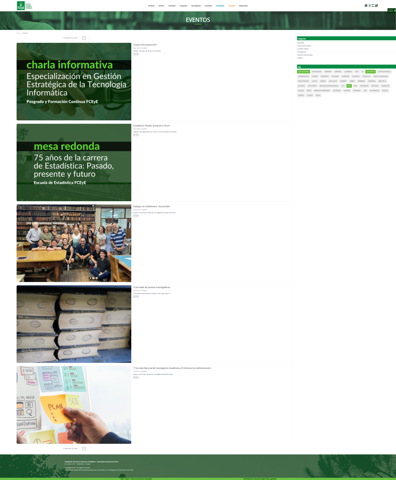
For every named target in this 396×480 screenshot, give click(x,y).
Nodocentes (312, 86)
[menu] (198, 5)
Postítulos (366, 76)
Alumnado (300, 43)
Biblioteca (382, 81)
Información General (304, 46)
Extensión (328, 71)
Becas (309, 90)
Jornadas (338, 71)
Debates (300, 58)
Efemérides (361, 81)
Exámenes (343, 81)
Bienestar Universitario (322, 90)
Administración (303, 76)
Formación (385, 86)
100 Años (347, 90)
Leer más (136, 54)
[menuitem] (151, 5)
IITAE (355, 86)
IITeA (349, 86)
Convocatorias (303, 71)
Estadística (324, 76)
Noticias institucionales (305, 55)
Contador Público (303, 49)
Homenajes (371, 81)
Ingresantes (364, 86)
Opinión (301, 95)
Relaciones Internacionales (329, 86)
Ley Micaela (337, 90)
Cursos (314, 81)
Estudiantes (370, 71)
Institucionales (303, 81)
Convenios (345, 76)
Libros (318, 95)
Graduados (333, 81)
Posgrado (355, 76)
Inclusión (375, 86)
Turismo (315, 76)
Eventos (25, 33)
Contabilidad (374, 90)
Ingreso (323, 81)
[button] (392, 10)
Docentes (301, 86)
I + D (343, 86)
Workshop (356, 90)
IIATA (356, 71)
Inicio (18, 33)
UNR (365, 90)
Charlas (301, 90)
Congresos (348, 71)
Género (352, 81)
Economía (335, 76)
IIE (362, 71)
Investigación (301, 52)
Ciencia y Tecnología (380, 76)
